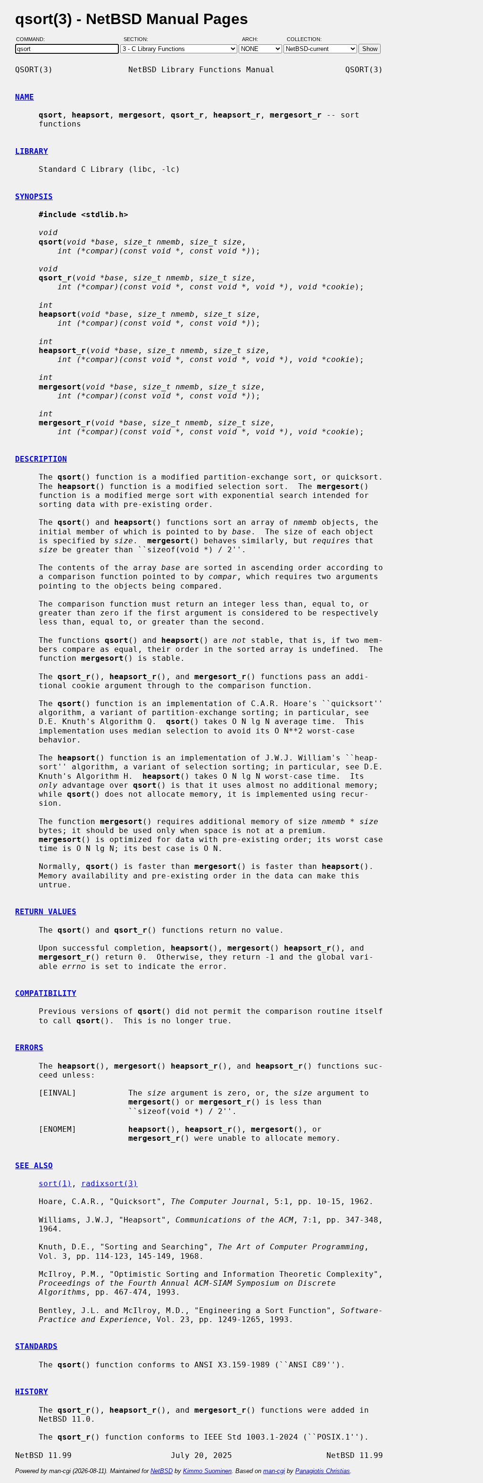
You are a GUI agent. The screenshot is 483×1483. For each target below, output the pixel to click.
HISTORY (31, 1391)
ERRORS (29, 1047)
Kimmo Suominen (207, 1471)
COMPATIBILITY (45, 993)
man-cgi (274, 1471)
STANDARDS (36, 1346)
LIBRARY (31, 151)
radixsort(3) (109, 1183)
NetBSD (161, 1471)
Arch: (254, 39)
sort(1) (55, 1183)
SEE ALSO (34, 1165)
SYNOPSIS (34, 196)
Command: (33, 39)
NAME (24, 97)
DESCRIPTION (41, 459)
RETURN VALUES (45, 911)
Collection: (304, 39)
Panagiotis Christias (322, 1471)
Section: (138, 39)
